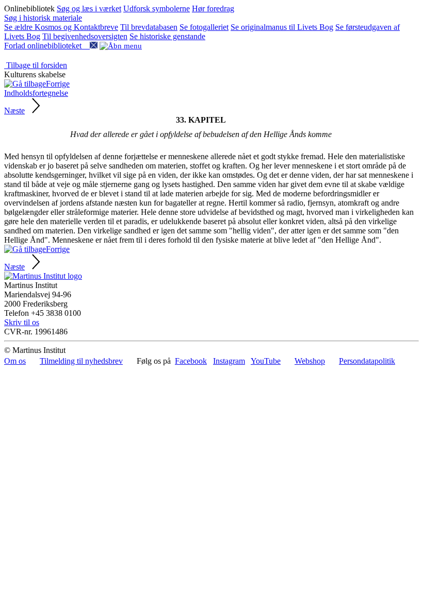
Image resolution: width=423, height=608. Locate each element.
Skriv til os (21, 322)
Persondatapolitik (367, 361)
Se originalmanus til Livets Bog (282, 27)
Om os (15, 361)
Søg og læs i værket (89, 8)
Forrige (58, 83)
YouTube (266, 361)
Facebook (191, 361)
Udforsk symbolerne (156, 8)
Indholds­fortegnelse (36, 93)
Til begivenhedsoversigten (84, 36)
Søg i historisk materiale (43, 17)
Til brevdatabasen (148, 27)
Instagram (229, 361)
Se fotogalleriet (204, 27)
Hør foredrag (213, 8)
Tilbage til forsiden (35, 65)
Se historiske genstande (167, 36)
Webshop (310, 361)
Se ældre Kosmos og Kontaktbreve (61, 27)
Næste (14, 110)
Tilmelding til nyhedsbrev (81, 361)
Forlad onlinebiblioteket (47, 45)
